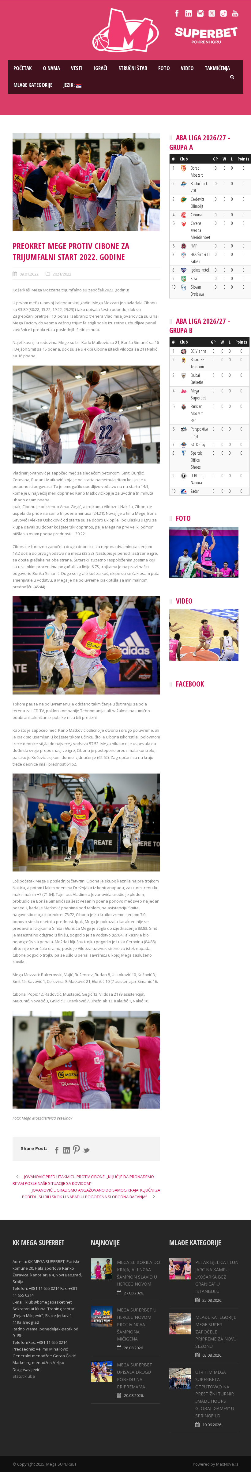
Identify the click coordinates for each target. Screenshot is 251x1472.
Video (187, 68)
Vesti (77, 68)
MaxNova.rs (227, 1464)
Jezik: (69, 84)
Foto (164, 68)
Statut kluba (24, 1376)
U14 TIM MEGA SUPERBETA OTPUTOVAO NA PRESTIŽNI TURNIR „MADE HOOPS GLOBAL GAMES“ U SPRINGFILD (214, 1394)
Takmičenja (217, 68)
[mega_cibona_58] (86, 182)
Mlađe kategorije (32, 84)
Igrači (100, 68)
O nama (51, 68)
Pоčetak (22, 68)
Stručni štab (132, 68)
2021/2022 (62, 274)
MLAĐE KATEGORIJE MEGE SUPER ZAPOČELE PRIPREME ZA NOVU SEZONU (216, 1331)
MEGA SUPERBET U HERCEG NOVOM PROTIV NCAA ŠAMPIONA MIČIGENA (136, 1324)
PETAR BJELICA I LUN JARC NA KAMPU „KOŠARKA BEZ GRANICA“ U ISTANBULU (216, 1276)
